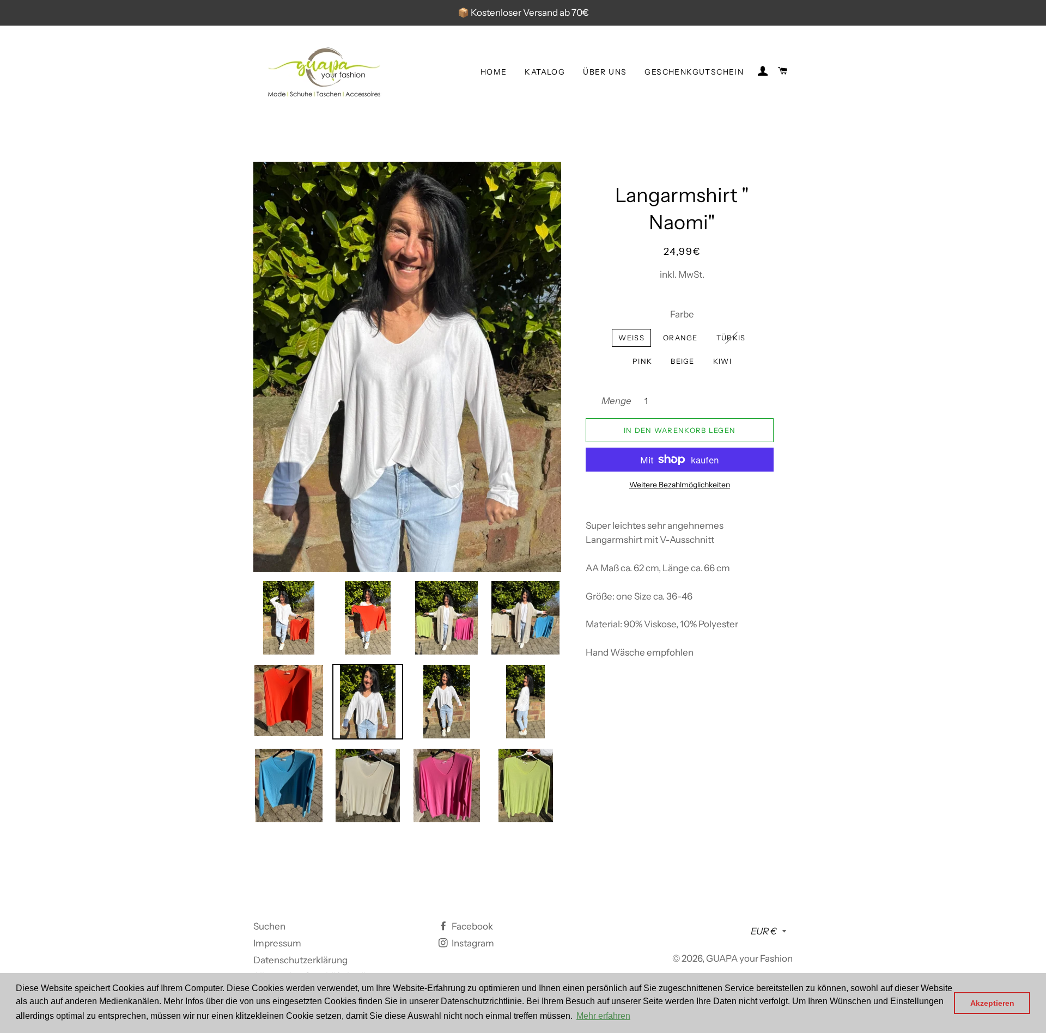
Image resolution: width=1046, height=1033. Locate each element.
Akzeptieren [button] (992, 1003)
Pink (642, 361)
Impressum (277, 943)
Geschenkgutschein (694, 72)
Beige (683, 361)
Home (494, 72)
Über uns (605, 72)
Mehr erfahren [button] (603, 1015)
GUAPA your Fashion (749, 958)
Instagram (472, 943)
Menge (616, 400)
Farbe (682, 314)
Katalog (545, 72)
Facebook (471, 926)
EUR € (764, 931)
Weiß (631, 337)
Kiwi (722, 361)
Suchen (269, 926)
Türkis (731, 337)
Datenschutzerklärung (300, 960)
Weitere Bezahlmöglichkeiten (679, 485)
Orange (680, 337)
